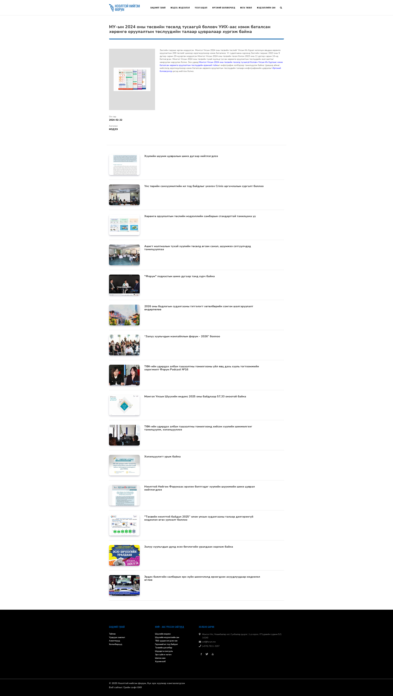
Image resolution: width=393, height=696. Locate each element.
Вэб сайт (114, 687)
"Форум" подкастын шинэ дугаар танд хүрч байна (179, 276)
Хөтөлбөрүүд (115, 644)
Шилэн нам (160, 658)
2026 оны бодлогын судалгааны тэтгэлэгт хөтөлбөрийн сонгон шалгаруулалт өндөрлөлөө (198, 307)
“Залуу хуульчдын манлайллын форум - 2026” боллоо (182, 336)
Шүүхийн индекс (163, 634)
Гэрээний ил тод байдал (166, 644)
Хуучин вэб (160, 661)
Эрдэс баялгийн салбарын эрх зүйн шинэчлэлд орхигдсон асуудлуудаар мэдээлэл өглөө (202, 578)
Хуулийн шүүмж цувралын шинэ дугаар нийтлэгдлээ (181, 156)
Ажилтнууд (114, 640)
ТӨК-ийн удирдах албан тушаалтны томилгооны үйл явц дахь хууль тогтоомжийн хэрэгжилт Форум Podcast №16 (201, 368)
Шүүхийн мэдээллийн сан (167, 637)
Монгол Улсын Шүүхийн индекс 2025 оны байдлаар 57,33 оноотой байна (195, 396)
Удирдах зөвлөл (117, 637)
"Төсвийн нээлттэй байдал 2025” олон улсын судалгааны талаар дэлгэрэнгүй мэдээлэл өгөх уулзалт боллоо (198, 518)
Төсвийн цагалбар (163, 647)
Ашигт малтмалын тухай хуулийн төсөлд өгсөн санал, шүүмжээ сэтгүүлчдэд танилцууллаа (197, 247)
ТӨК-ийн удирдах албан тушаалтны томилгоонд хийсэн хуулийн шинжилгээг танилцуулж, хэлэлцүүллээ (198, 428)
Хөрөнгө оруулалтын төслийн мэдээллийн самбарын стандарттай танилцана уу (200, 216)
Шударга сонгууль (164, 651)
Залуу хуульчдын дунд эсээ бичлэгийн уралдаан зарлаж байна (188, 547)
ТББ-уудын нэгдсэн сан (166, 640)
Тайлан (112, 634)
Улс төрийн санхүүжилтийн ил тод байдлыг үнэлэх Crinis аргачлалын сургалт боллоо (204, 186)
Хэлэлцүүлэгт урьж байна (162, 456)
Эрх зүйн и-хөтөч (163, 654)
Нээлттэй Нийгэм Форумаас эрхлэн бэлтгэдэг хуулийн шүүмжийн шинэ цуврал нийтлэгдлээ (199, 488)
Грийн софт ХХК (132, 687)
